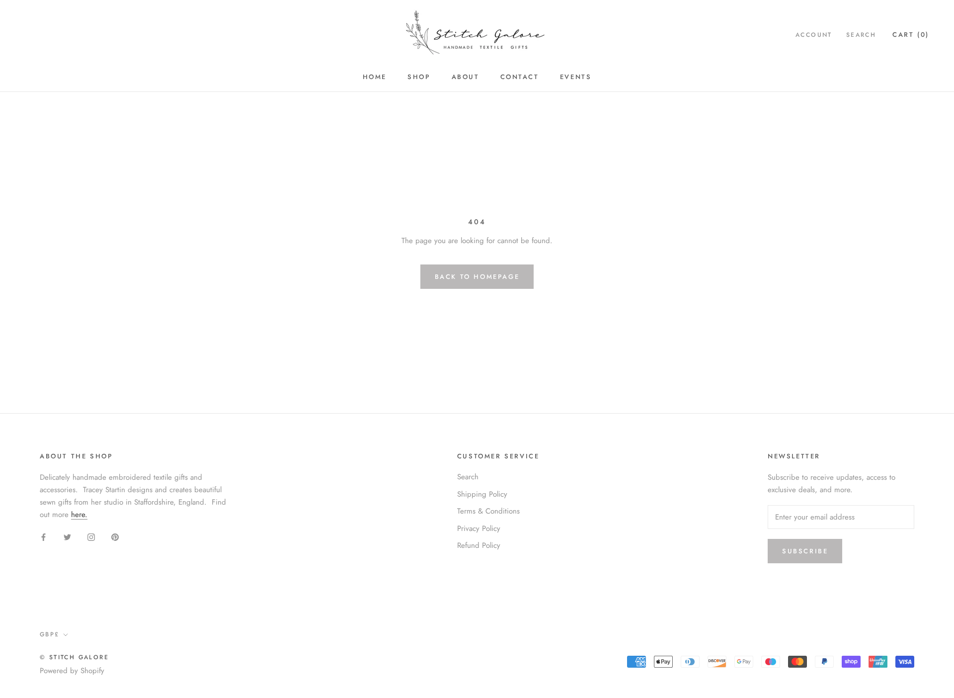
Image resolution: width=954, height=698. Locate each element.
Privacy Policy (478, 528)
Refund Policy (478, 545)
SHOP (418, 77)
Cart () (910, 34)
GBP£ (50, 634)
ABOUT (465, 77)
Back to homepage (477, 276)
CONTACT (519, 77)
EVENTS (576, 77)
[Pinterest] (115, 536)
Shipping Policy (482, 494)
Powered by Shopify (72, 670)
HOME (375, 77)
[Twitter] (67, 536)
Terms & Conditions (488, 511)
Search (861, 34)
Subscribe (805, 551)
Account (813, 34)
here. (79, 514)
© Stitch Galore (74, 657)
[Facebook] (43, 536)
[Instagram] (91, 536)
